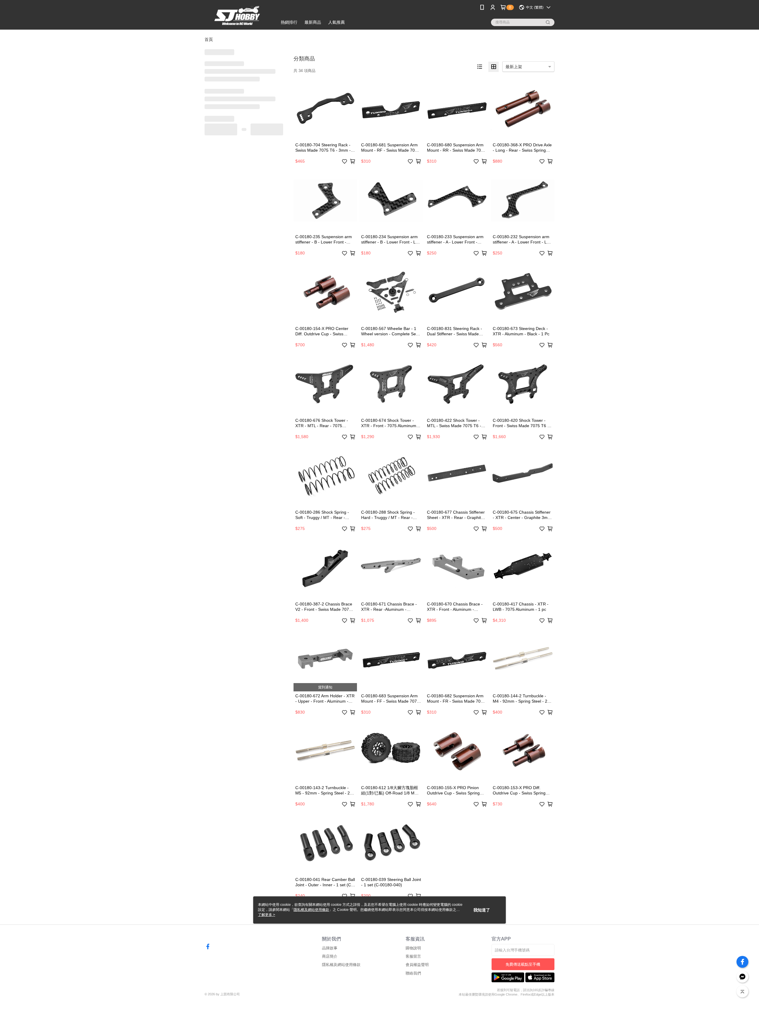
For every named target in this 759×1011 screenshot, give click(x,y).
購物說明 (413, 948)
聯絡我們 (413, 973)
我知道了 (481, 910)
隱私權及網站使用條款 (341, 964)
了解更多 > (266, 915)
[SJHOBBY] (237, 15)
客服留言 (413, 956)
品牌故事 (329, 948)
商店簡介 (329, 956)
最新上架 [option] (514, 66)
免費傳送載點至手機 (523, 964)
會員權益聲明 (417, 964)
